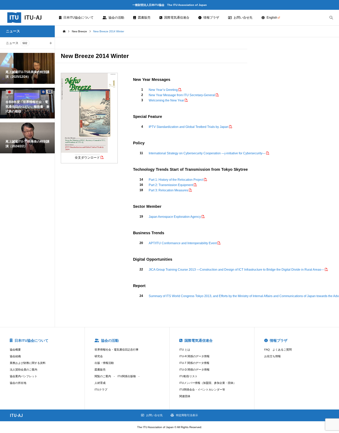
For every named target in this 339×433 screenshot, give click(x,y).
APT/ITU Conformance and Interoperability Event (183, 243)
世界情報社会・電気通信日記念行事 (117, 349)
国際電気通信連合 (176, 17)
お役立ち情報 (272, 356)
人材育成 (100, 382)
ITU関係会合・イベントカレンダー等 (202, 389)
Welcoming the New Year (167, 100)
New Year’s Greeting (164, 89)
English (272, 17)
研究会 (99, 356)
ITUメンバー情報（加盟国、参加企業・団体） (207, 382)
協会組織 (15, 356)
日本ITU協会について (78, 17)
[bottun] (331, 17)
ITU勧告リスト (188, 376)
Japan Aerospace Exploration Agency (175, 216)
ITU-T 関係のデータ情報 (194, 362)
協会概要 (15, 349)
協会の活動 (116, 17)
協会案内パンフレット (23, 376)
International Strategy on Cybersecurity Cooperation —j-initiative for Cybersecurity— (207, 153)
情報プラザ (211, 17)
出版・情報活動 (104, 362)
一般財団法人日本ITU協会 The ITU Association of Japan (169, 4)
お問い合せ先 (243, 17)
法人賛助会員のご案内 (23, 369)
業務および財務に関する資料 (28, 362)
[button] (50, 43)
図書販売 (144, 17)
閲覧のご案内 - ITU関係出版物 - (117, 376)
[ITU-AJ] (29, 17)
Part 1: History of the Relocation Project (176, 179)
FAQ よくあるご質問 (278, 349)
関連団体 (184, 396)
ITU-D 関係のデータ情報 (194, 369)
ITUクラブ (101, 389)
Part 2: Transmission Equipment (171, 185)
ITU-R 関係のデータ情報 (194, 356)
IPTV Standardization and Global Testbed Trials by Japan (189, 126)
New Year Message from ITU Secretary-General (182, 95)
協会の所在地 (18, 382)
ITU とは (184, 349)
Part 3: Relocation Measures (169, 190)
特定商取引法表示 (187, 415)
